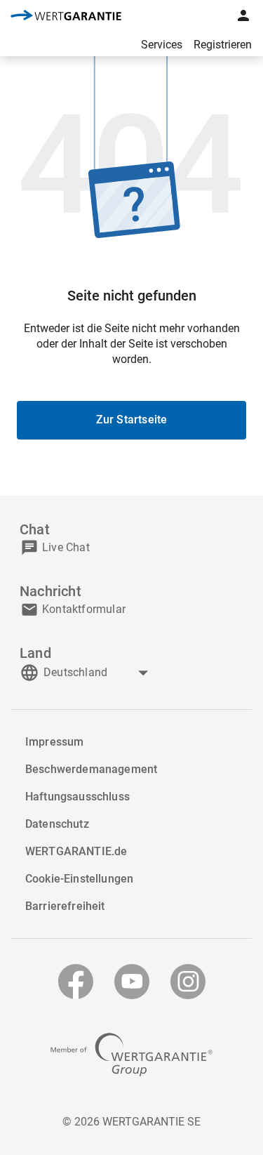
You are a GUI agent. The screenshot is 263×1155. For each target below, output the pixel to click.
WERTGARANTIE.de (76, 851)
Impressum (54, 741)
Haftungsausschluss (77, 796)
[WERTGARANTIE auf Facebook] (75, 981)
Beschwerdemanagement (91, 769)
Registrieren (223, 44)
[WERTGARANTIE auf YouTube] (131, 981)
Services (161, 44)
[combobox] (97, 672)
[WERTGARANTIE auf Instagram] (187, 981)
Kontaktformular (84, 609)
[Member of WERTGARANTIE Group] (131, 1054)
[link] (66, 16)
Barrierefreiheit (65, 906)
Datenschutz (57, 824)
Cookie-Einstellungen (79, 878)
